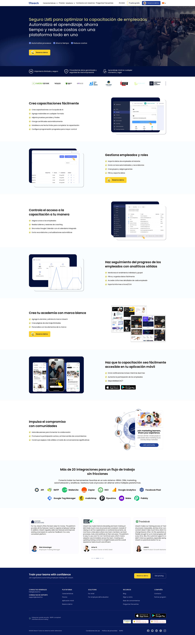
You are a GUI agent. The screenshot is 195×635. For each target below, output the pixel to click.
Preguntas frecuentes (104, 3)
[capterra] (127, 621)
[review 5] (103, 558)
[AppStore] (142, 615)
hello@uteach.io (34, 592)
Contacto (157, 594)
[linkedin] (156, 631)
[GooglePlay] (158, 615)
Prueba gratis (134, 3)
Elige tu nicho (128, 597)
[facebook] (148, 631)
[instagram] (165, 631)
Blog (124, 594)
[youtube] (152, 631)
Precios (62, 3)
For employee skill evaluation (98, 597)
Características (49, 3)
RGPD (121, 631)
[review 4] (100, 558)
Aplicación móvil (68, 601)
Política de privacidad (109, 631)
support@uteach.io (36, 597)
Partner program (160, 597)
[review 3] (97, 558)
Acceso (122, 3)
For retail (91, 594)
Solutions (69, 3)
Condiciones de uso (93, 631)
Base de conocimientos (131, 601)
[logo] (34, 3)
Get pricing (159, 576)
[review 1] (92, 558)
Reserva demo (153, 3)
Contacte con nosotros (85, 3)
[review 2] (94, 558)
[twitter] (160, 631)
